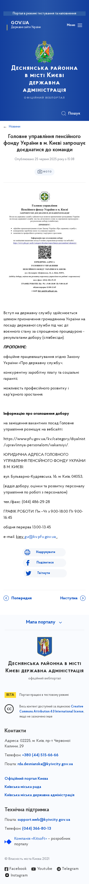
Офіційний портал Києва (26, 779)
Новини (14, 126)
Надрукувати (45, 552)
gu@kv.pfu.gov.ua (40, 537)
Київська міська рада (23, 787)
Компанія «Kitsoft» (30, 839)
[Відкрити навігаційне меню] (80, 25)
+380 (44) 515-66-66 (40, 755)
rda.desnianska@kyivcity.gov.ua (45, 764)
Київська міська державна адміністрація (39, 795)
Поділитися (45, 562)
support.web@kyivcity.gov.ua (44, 820)
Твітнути (43, 573)
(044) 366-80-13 (36, 829)
